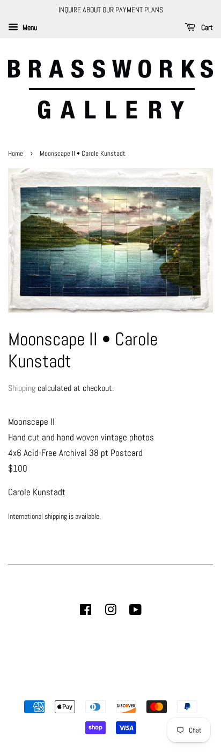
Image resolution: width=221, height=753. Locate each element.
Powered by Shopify (165, 688)
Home (16, 153)
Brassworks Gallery (109, 688)
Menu (29, 27)
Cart (206, 27)
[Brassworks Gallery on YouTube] (135, 612)
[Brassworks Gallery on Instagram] (110, 612)
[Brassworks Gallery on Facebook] (85, 612)
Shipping (21, 388)
